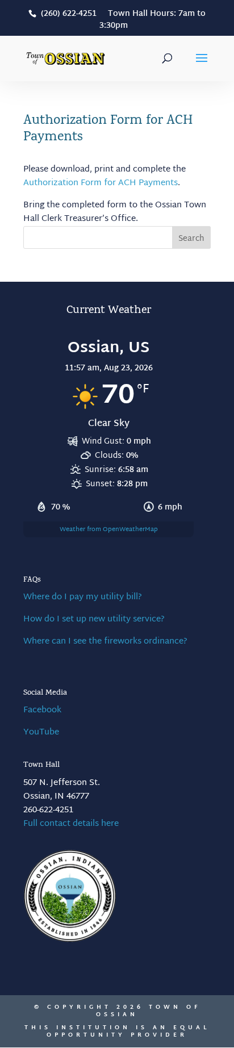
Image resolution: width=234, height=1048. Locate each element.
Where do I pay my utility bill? (82, 597)
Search (191, 239)
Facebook (42, 710)
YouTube (41, 732)
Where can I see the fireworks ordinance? (105, 641)
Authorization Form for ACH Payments (100, 183)
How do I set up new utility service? (94, 619)
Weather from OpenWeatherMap (109, 529)
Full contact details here (71, 824)
